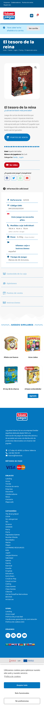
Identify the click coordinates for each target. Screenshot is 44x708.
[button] (31, 15)
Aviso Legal (10, 614)
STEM (8, 516)
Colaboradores (16, 2)
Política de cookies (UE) (15, 621)
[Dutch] (12, 644)
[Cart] (37, 15)
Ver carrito (33, 28)
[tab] (22, 188)
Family (21, 50)
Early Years (10, 576)
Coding (8, 583)
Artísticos (10, 599)
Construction (11, 581)
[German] (21, 644)
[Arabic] (7, 644)
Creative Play (11, 578)
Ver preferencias (22, 701)
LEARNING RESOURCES (15, 547)
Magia (8, 545)
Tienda (10, 50)
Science (9, 524)
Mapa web (10, 502)
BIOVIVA (9, 596)
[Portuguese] (27, 644)
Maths (8, 542)
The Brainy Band (12, 514)
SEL (7, 521)
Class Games (11, 586)
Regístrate (7, 5)
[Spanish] (33, 644)
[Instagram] (8, 635)
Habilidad (9, 558)
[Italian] (24, 644)
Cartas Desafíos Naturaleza (17, 594)
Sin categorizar (12, 519)
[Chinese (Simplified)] (9, 644)
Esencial (9, 565)
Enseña (8, 568)
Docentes (9, 491)
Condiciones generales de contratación (21, 619)
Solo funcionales (22, 693)
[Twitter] (18, 635)
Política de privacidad (14, 616)
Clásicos (9, 591)
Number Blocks (12, 537)
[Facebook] (13, 635)
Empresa (7, 2)
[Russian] (30, 644)
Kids (7, 550)
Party (8, 529)
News (8, 496)
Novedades (10, 539)
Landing (9, 478)
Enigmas (9, 571)
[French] (18, 644)
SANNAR (9, 526)
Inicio (4, 50)
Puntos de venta (27, 2)
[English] (15, 644)
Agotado (33, 396)
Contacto (9, 499)
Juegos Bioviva (11, 555)
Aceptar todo (22, 685)
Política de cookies (12, 676)
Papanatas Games (13, 534)
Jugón (15, 50)
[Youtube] (24, 635)
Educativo (9, 573)
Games (8, 560)
